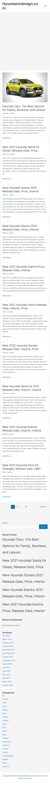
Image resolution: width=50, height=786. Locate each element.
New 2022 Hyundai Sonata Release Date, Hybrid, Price (20, 347)
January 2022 (7, 685)
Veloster (5, 759)
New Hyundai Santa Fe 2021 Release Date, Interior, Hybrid (21, 388)
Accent (5, 699)
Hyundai (5, 113)
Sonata (5, 195)
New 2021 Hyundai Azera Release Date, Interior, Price (24, 306)
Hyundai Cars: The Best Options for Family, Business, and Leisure (23, 108)
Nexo (4, 734)
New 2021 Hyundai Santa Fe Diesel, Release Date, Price (20, 148)
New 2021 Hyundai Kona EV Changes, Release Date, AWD (21, 466)
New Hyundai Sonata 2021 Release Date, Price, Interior (20, 189)
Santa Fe (5, 154)
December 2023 (8, 650)
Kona (4, 472)
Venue (4, 763)
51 (26, 507)
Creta (4, 706)
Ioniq (4, 724)
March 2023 (7, 682)
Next (44, 507)
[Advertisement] (25, 38)
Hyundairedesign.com (20, 5)
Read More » (7, 138)
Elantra (5, 233)
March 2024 (7, 639)
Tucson (5, 752)
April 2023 (6, 678)
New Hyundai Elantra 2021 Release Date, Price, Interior (20, 227)
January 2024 (7, 646)
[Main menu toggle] (45, 6)
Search (5, 523)
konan (4, 731)
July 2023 (6, 667)
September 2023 (8, 660)
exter (4, 713)
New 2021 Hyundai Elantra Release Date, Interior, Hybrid (21, 428)
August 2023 (7, 664)
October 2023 (7, 657)
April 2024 (6, 636)
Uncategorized (7, 756)
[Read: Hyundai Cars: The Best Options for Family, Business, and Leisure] (25, 87)
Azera (4, 312)
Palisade (5, 738)
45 (3, 696)
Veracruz (5, 766)
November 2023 (8, 653)
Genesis (5, 717)
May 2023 (6, 675)
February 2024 (7, 643)
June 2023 (6, 671)
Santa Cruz (6, 742)
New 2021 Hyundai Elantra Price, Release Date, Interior (23, 268)
